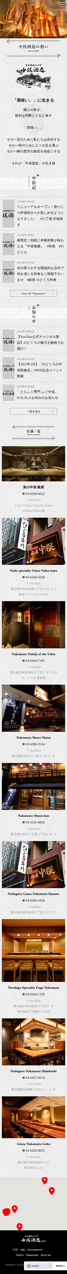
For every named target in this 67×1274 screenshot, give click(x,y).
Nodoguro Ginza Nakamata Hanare (33, 894)
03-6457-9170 (35, 1078)
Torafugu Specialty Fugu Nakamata (33, 987)
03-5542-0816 (35, 822)
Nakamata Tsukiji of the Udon (33, 654)
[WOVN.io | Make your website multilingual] (60, 1266)
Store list (46, 1255)
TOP (15, 1249)
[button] (5, 1212)
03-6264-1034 (35, 900)
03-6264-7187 (35, 661)
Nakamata (32, 1255)
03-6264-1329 (35, 994)
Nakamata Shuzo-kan (33, 816)
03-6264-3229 (35, 577)
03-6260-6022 (35, 494)
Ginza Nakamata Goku (33, 1144)
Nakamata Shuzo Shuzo (33, 737)
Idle (23, 1249)
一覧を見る (34, 411)
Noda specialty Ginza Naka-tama (33, 570)
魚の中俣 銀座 (33, 487)
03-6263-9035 (35, 1150)
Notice (20, 1255)
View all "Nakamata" (33, 293)
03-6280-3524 (35, 744)
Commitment (34, 1249)
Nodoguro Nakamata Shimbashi (33, 1071)
